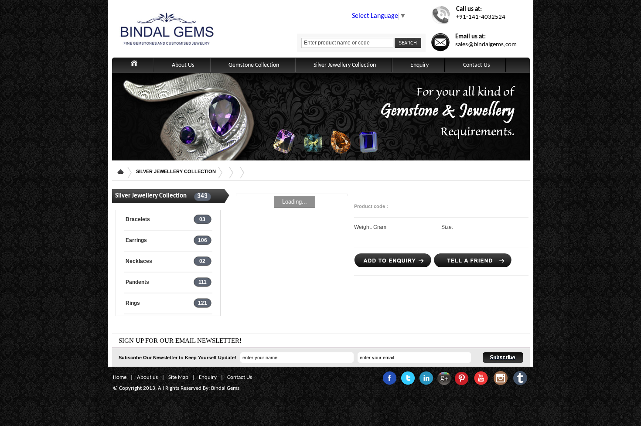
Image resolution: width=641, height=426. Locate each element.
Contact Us (476, 65)
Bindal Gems (225, 388)
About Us (183, 65)
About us (147, 377)
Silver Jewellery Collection (345, 65)
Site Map (178, 377)
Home (119, 377)
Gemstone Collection (253, 65)
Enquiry (419, 65)
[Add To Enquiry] (393, 265)
